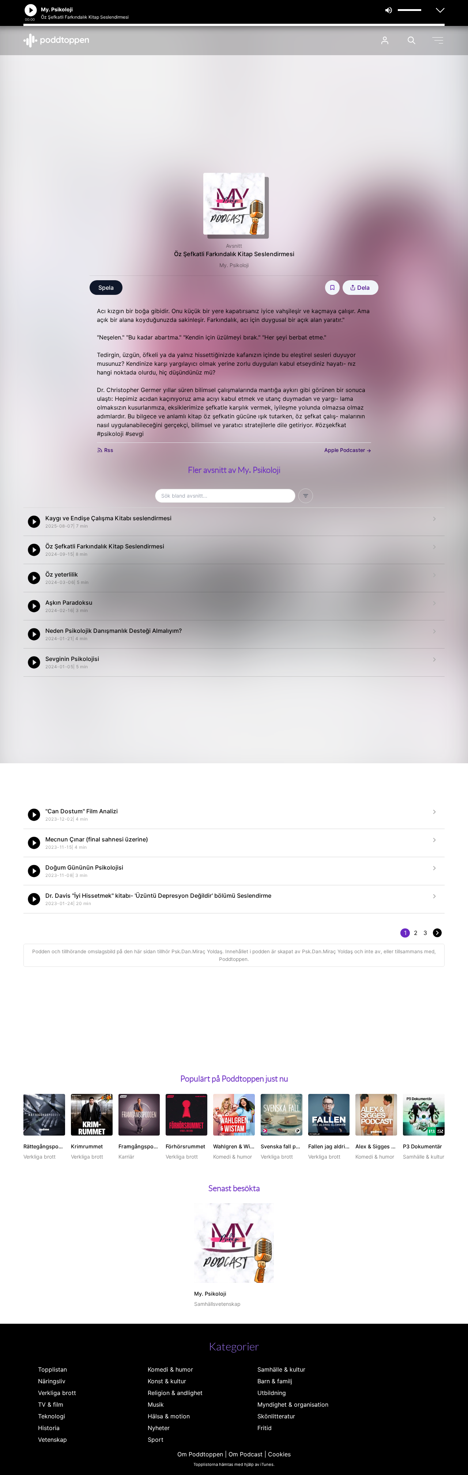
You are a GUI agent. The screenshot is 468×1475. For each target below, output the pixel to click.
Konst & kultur (167, 1381)
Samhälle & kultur (281, 1369)
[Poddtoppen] (56, 40)
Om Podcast (246, 1454)
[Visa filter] (305, 496)
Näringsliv (51, 1381)
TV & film (50, 1404)
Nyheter (159, 1428)
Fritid (264, 1428)
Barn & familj (274, 1381)
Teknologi (51, 1416)
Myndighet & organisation (292, 1404)
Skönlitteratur (276, 1416)
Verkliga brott (57, 1392)
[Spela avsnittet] (34, 522)
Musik (156, 1404)
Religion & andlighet (175, 1392)
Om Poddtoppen (200, 1454)
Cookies (279, 1454)
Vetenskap (52, 1439)
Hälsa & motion (169, 1416)
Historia (49, 1428)
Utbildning (271, 1392)
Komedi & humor (170, 1369)
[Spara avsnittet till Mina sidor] (332, 287)
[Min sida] (384, 40)
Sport (155, 1439)
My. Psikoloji (234, 265)
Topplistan (52, 1369)
